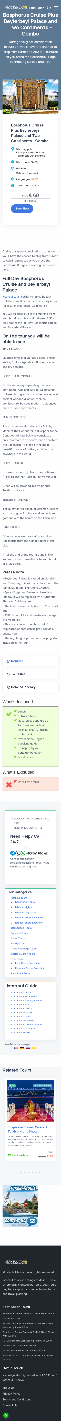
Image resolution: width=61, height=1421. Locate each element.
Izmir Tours (17, 959)
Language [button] (35, 8)
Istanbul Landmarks (24, 1028)
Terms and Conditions (17, 1399)
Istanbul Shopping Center (28, 1000)
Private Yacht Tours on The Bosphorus (24, 1350)
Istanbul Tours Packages (29, 917)
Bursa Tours (18, 938)
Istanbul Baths (22, 1004)
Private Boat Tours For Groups (19, 1345)
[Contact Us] (20, 1221)
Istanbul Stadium (23, 992)
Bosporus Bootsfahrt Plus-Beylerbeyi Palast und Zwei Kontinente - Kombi (22, 1048)
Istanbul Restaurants (25, 996)
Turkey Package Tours (24, 948)
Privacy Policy (11, 1393)
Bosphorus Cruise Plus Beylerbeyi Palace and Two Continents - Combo (16, 1048)
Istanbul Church (22, 1016)
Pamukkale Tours (20, 973)
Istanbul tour (11, 296)
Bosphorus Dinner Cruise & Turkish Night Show (27, 1129)
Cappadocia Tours (21, 927)
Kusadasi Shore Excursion (30, 968)
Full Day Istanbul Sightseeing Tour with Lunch (27, 1340)
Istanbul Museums (24, 1020)
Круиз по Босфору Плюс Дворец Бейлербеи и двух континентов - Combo (28, 1048)
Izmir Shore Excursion (27, 963)
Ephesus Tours (19, 933)
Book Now (22, 208)
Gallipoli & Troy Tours (23, 953)
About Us (8, 1388)
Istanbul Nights (23, 907)
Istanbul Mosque (23, 1012)
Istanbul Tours (19, 897)
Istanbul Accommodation (28, 1024)
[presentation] (9, 97)
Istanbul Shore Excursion (29, 922)
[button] (6, 110)
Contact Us (10, 1405)
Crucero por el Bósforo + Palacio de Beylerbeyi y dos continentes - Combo (34, 1048)
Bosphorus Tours (25, 901)
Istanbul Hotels (22, 1032)
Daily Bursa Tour (12, 1318)
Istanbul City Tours (26, 912)
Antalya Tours (19, 943)
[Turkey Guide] (20, 1201)
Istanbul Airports (23, 1008)
